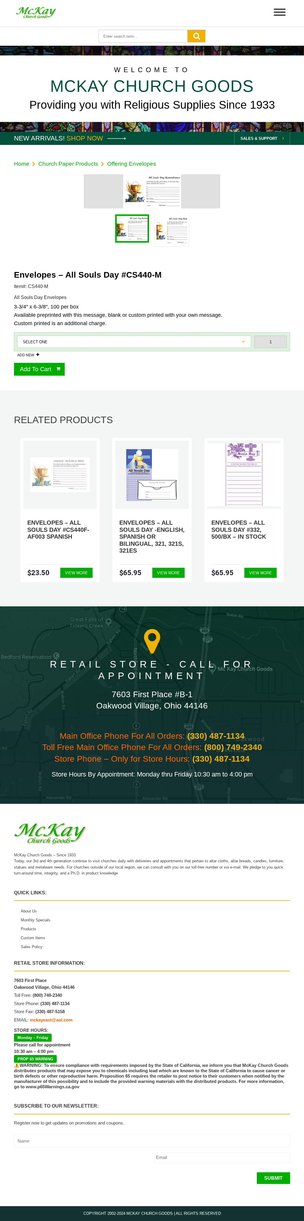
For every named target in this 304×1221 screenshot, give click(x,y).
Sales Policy (31, 947)
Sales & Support (258, 138)
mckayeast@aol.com (51, 1019)
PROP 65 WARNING (35, 1059)
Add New (25, 355)
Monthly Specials (35, 920)
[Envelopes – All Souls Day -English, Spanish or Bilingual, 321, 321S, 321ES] (152, 475)
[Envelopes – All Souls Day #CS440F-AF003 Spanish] (60, 474)
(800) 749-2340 (233, 747)
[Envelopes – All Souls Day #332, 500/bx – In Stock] (244, 474)
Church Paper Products (68, 164)
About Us (29, 911)
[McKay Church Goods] (36, 13)
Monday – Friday (33, 1037)
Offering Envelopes (131, 164)
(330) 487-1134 (216, 736)
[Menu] (279, 13)
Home (21, 164)
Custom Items (33, 938)
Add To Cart (35, 369)
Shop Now (85, 138)
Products (28, 929)
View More (76, 573)
